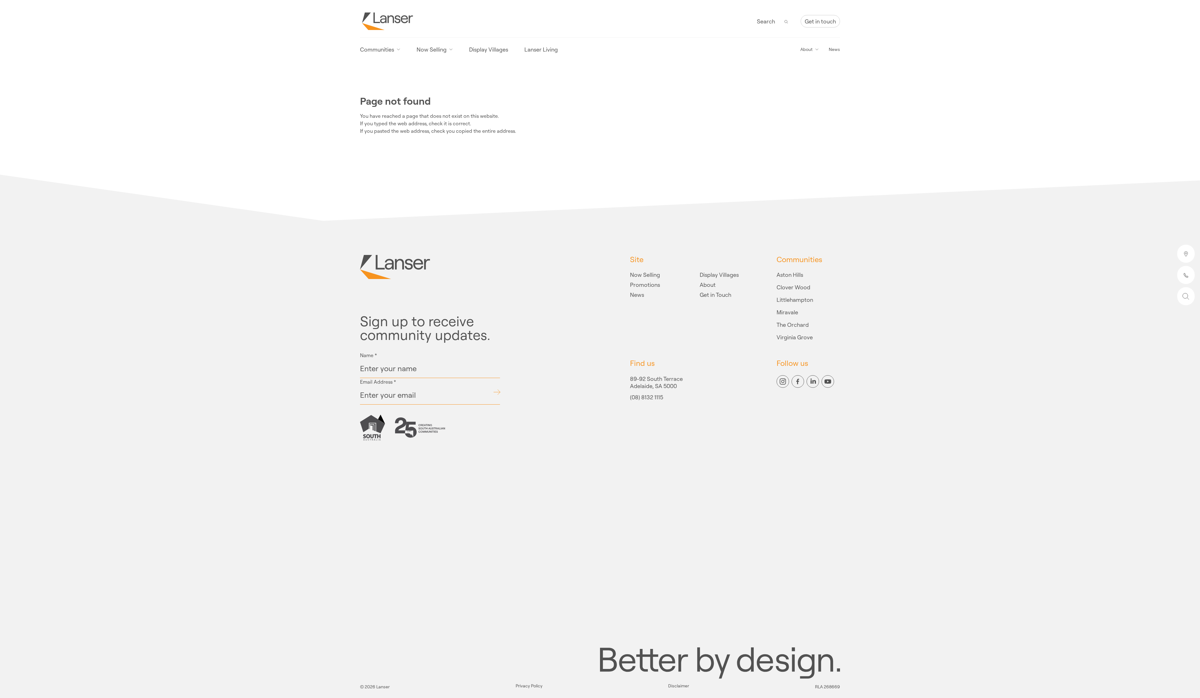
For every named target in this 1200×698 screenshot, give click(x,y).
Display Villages (488, 49)
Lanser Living (541, 49)
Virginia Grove (795, 337)
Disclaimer (678, 686)
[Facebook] (798, 381)
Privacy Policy (529, 686)
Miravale (787, 312)
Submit (496, 392)
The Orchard (793, 324)
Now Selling (645, 274)
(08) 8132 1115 (646, 397)
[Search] (786, 21)
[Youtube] (828, 381)
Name (368, 355)
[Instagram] (783, 381)
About (708, 284)
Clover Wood (793, 287)
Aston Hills (790, 274)
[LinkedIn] (813, 381)
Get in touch (820, 21)
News (834, 49)
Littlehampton (795, 299)
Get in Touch (715, 294)
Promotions (645, 284)
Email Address (378, 382)
